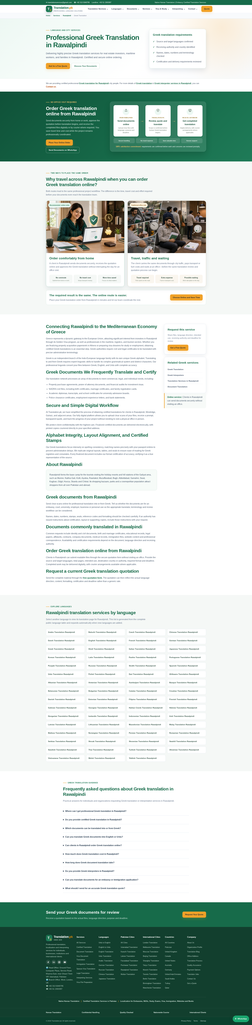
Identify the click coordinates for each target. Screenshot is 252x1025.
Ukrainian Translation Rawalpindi (184, 750)
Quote (207, 9)
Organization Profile (194, 947)
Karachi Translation (128, 952)
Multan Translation (128, 974)
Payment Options (193, 970)
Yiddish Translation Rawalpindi (143, 758)
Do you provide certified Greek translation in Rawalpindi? (93, 820)
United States (170, 961)
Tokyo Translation (149, 965)
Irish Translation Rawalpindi (181, 716)
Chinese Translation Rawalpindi (183, 632)
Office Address (192, 956)
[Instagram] (59, 962)
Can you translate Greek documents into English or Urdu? (94, 837)
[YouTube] (64, 962)
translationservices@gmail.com (60, 2)
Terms (195, 1021)
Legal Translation (83, 973)
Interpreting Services (84, 978)
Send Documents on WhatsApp (63, 150)
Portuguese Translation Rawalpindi (185, 657)
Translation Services (98, 9)
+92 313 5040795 (83, 2)
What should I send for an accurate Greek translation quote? (95, 888)
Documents (133, 9)
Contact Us (191, 979)
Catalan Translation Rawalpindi (143, 691)
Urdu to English (104, 943)
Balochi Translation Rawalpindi (102, 632)
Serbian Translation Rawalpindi (62, 741)
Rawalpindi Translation (129, 970)
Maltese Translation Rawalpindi (62, 733)
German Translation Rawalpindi (183, 640)
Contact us (51, 86)
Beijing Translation (150, 956)
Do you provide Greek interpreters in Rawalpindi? (89, 871)
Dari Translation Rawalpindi (141, 674)
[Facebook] (48, 962)
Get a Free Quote (178, 348)
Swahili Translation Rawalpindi (183, 741)
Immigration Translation (85, 964)
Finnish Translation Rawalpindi (183, 699)
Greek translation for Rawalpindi (94, 83)
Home (48, 16)
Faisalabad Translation (129, 961)
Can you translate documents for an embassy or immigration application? (101, 880)
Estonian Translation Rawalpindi (103, 699)
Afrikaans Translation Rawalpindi (184, 674)
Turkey (167, 983)
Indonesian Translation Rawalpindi (144, 716)
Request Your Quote (194, 914)
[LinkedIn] (53, 962)
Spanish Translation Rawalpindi (183, 666)
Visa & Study (162, 9)
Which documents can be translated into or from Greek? (93, 828)
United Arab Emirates (173, 974)
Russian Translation (106, 970)
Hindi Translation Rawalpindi (101, 649)
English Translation (106, 952)
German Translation (106, 965)
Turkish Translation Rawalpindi (143, 750)
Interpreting (178, 9)
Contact (193, 9)
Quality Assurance (194, 965)
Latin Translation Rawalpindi (101, 657)
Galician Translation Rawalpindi (62, 708)
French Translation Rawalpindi (142, 640)
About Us (190, 943)
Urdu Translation (105, 956)
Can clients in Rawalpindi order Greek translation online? (93, 845)
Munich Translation (150, 970)
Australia (168, 965)
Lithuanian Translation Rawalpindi (103, 724)
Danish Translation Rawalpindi (61, 699)
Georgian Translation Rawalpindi (103, 708)
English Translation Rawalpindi (102, 640)
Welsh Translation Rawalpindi (101, 758)
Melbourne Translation (151, 947)
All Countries (170, 943)
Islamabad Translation (129, 947)
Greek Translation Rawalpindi (61, 649)
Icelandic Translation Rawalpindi (103, 716)
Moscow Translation (150, 952)
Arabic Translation (105, 961)
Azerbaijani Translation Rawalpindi (144, 682)
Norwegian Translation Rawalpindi (103, 733)
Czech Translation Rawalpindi (142, 632)
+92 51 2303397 (105, 2)
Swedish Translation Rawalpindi (62, 750)
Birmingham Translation (152, 983)
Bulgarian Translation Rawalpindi (103, 691)
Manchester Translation (152, 988)
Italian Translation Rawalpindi (142, 649)
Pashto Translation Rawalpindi (142, 657)
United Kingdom (171, 952)
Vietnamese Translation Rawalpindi (64, 758)
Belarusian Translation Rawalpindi (63, 691)
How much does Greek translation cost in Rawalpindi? (92, 854)
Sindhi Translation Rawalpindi (142, 666)
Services (147, 9)
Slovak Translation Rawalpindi (102, 741)
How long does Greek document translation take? (89, 862)
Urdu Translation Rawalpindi (61, 674)
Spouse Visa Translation (86, 969)
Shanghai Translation (151, 961)
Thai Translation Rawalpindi (101, 750)
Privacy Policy (186, 1021)
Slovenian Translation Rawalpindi (144, 741)
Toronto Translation (150, 974)
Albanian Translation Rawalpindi (62, 682)
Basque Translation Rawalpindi (183, 682)
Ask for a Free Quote (58, 66)
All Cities (124, 943)
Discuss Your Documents (85, 66)
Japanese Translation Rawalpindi (184, 649)
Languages (117, 9)
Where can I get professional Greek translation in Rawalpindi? (95, 811)
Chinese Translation (106, 974)
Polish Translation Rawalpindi (101, 674)
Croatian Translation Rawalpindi (183, 691)
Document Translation (177, 387)
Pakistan (168, 947)
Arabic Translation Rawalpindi (61, 632)
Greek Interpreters (176, 375)
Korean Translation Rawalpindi (62, 657)
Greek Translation (175, 369)
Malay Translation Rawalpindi (182, 724)
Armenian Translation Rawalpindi (103, 682)
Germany (168, 970)
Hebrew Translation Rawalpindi (183, 708)
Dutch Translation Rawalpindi (61, 640)
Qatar (167, 988)
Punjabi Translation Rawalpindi (62, 666)
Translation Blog (193, 952)
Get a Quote (191, 983)
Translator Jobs (193, 974)
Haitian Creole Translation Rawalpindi (146, 708)
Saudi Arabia (170, 979)
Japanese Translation (107, 979)
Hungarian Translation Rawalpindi (63, 716)
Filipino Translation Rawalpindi (143, 699)
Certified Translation (84, 947)
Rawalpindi (67, 16)
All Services (81, 943)
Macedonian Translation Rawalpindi (145, 724)
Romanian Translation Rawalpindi (184, 733)
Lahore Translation (128, 956)
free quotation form (92, 578)
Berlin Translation (149, 979)
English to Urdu (104, 947)
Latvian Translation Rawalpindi (62, 724)
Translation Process (194, 961)
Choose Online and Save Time (186, 297)
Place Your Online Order (59, 142)
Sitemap (203, 1021)
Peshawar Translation (129, 965)
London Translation (150, 943)
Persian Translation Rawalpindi (143, 733)
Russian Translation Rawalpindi (102, 666)
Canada (168, 956)
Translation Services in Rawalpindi (183, 381)
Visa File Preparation (84, 982)
